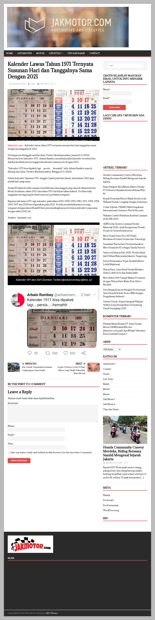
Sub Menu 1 (109, 399)
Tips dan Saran (76, 53)
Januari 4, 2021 (19, 83)
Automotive (24, 53)
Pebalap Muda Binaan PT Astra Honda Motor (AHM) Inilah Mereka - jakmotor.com (122, 327)
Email (11, 434)
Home (9, 53)
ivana (32, 83)
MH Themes (52, 613)
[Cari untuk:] (125, 65)
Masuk (106, 495)
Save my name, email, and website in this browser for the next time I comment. (51, 452)
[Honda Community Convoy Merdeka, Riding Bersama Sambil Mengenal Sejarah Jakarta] (125, 442)
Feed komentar (111, 505)
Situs (10, 443)
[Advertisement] (125, 143)
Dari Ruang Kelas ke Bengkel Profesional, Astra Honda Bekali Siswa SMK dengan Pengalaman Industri (124, 293)
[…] (142, 477)
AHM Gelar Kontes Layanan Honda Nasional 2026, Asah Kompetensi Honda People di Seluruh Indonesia (124, 227)
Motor (40, 53)
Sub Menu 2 (109, 404)
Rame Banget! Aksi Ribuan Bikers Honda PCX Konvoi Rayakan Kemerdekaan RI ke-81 (124, 190)
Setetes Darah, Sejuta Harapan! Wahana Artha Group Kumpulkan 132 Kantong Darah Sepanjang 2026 (123, 305)
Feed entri (108, 500)
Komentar (13, 403)
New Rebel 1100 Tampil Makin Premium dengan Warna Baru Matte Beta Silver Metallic (124, 281)
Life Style (55, 53)
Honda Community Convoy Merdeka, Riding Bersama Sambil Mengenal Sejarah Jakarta (124, 178)
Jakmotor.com (15, 145)
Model (106, 389)
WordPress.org (111, 510)
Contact (94, 53)
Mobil (106, 384)
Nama (11, 426)
